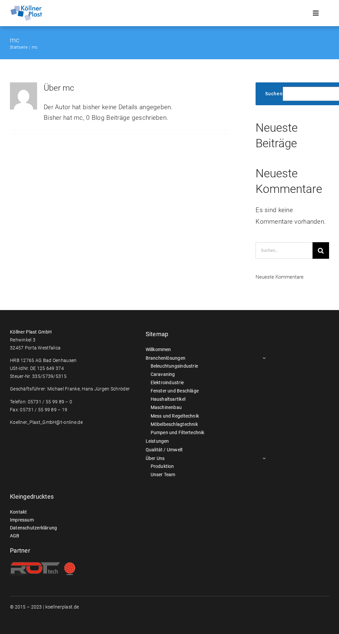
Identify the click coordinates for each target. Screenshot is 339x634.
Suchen (274, 93)
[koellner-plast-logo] (26, 8)
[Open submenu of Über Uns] (263, 458)
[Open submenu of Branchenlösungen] (263, 358)
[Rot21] (43, 565)
